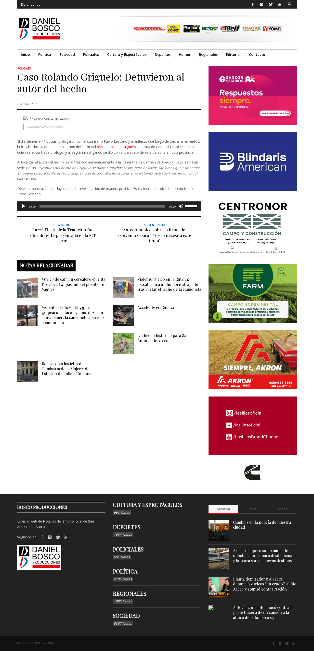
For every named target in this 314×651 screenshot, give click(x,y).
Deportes (126, 527)
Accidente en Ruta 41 (155, 307)
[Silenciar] (181, 206)
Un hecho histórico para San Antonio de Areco (163, 338)
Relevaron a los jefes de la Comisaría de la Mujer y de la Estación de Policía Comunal (67, 368)
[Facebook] (252, 4)
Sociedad (126, 615)
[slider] (192, 205)
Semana (223, 509)
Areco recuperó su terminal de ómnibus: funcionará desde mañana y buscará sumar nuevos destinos (265, 555)
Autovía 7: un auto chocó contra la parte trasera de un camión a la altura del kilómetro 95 (263, 612)
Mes (252, 509)
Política (125, 571)
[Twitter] (270, 4)
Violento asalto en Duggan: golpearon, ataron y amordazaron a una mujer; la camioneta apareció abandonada (73, 315)
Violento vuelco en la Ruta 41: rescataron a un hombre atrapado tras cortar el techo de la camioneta (169, 284)
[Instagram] (261, 4)
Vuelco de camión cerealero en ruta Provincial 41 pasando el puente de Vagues (73, 284)
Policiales (24, 68)
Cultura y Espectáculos (147, 505)
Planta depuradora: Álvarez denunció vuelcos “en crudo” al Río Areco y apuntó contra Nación (264, 584)
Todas (282, 509)
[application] (109, 206)
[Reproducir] (23, 206)
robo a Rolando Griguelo (116, 146)
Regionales (129, 593)
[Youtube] (279, 4)
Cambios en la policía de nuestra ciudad (262, 525)
